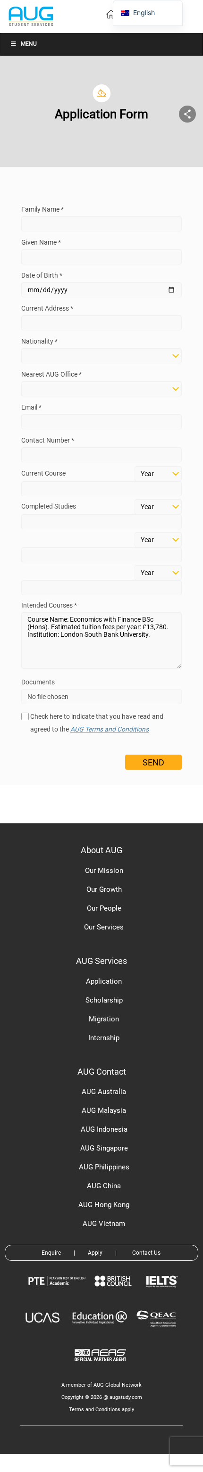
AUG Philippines (104, 1167)
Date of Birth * (41, 275)
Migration (104, 1019)
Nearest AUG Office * (51, 374)
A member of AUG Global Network (101, 1385)
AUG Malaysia (104, 1110)
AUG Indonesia (104, 1129)
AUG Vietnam (104, 1223)
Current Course (43, 473)
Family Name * (42, 209)
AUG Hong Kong (103, 1205)
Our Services (104, 927)
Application (104, 981)
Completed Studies (48, 506)
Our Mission (104, 870)
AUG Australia (104, 1091)
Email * (31, 407)
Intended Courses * (49, 605)
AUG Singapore (104, 1148)
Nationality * (39, 341)
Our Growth (104, 889)
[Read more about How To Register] (101, 1368)
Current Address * (47, 308)
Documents (38, 682)
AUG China (104, 1186)
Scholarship (104, 1000)
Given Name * (41, 242)
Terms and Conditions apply (101, 1409)
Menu (29, 44)
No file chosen (47, 696)
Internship (103, 1038)
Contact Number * (47, 440)
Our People (104, 908)
